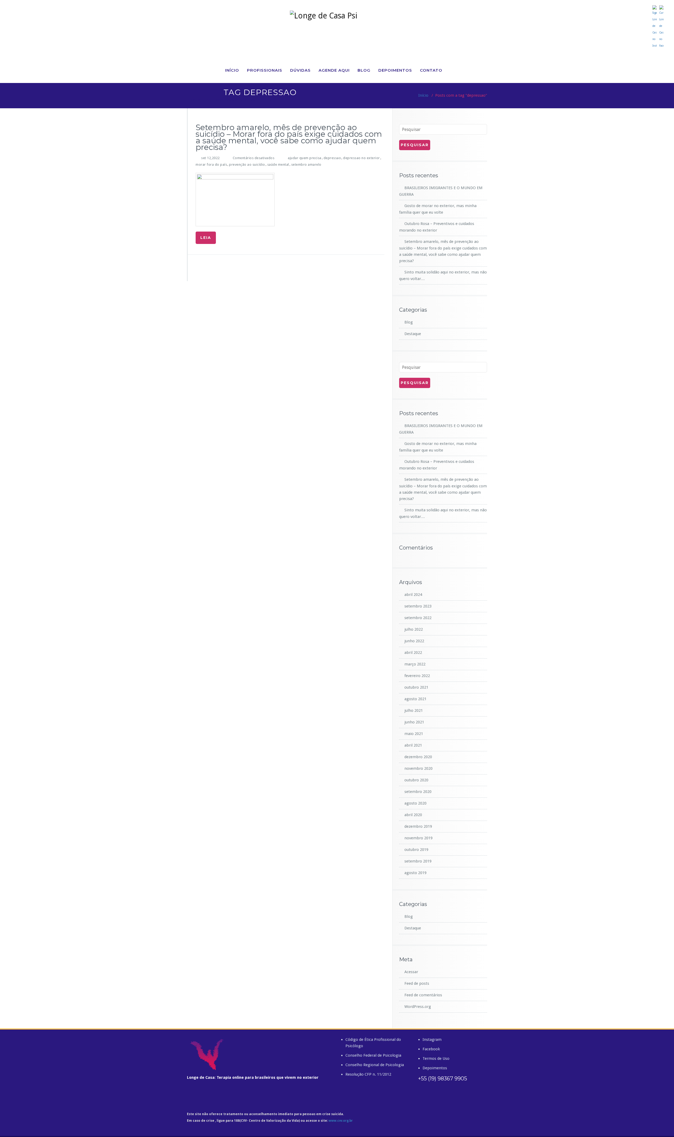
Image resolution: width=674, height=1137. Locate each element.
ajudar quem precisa (304, 158)
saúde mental (278, 164)
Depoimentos (395, 70)
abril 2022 (413, 652)
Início (232, 70)
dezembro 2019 (418, 826)
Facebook (431, 1049)
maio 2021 (413, 733)
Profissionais (264, 70)
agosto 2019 (415, 872)
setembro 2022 (418, 617)
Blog (364, 70)
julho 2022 (413, 629)
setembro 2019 (418, 861)
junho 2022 (414, 641)
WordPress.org (417, 1006)
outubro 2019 (416, 849)
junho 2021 (414, 722)
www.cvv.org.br (341, 1121)
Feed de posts (416, 983)
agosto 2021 (415, 699)
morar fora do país (211, 164)
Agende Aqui (334, 70)
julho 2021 (413, 710)
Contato (431, 70)
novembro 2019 (418, 838)
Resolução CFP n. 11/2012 (368, 1074)
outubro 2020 (416, 780)
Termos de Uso (436, 1058)
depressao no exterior (361, 158)
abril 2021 (413, 745)
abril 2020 (413, 814)
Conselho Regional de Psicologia (374, 1064)
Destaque (412, 333)
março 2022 (414, 664)
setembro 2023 (418, 606)
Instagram (432, 1039)
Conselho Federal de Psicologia (373, 1055)
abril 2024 (413, 594)
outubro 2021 (416, 687)
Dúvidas (300, 70)
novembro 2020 (418, 768)
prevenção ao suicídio (247, 164)
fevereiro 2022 (417, 675)
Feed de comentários (423, 995)
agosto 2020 (415, 803)
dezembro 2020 (418, 756)
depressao (332, 158)
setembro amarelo (306, 164)
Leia (205, 237)
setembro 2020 (418, 791)
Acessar (411, 971)
